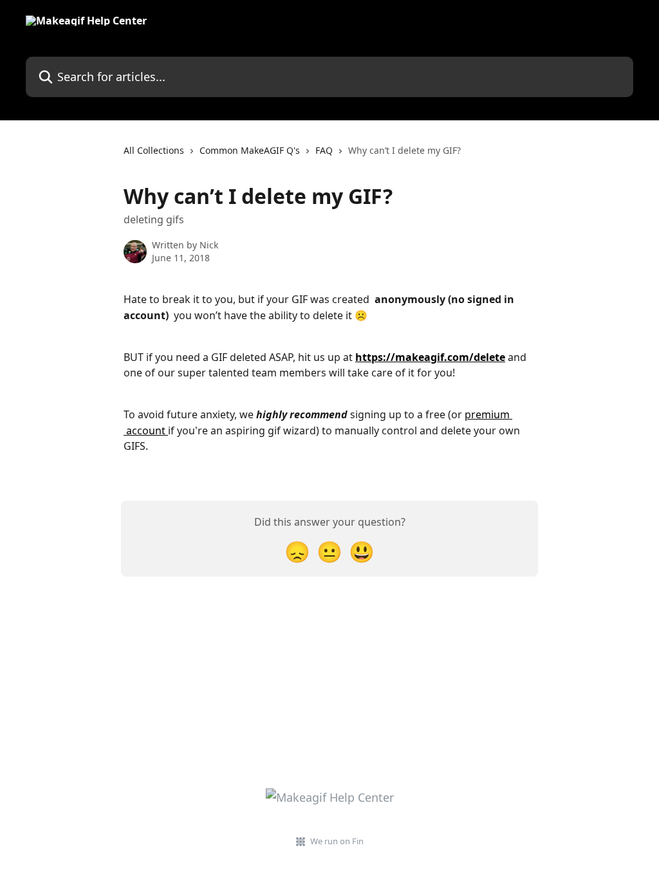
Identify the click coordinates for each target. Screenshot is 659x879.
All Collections (154, 150)
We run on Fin (337, 841)
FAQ (324, 150)
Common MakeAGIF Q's (250, 150)
